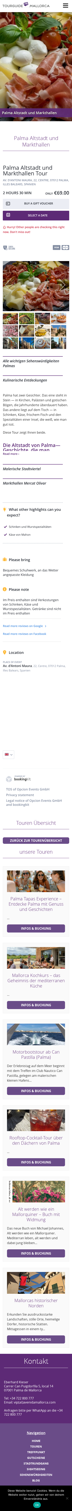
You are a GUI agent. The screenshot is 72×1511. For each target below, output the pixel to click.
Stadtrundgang (36, 1463)
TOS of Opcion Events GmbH (27, 789)
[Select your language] (8, 754)
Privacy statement (20, 795)
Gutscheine (36, 1458)
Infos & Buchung (36, 928)
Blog (36, 1480)
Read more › (11, 454)
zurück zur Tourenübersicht (36, 840)
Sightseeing (36, 1469)
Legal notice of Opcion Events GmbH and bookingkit (34, 802)
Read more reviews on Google (23, 626)
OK (37, 1505)
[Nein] (67, 1498)
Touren (36, 1446)
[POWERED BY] (18, 781)
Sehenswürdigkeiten (36, 1475)
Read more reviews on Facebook (24, 634)
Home (36, 1441)
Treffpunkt (36, 1452)
